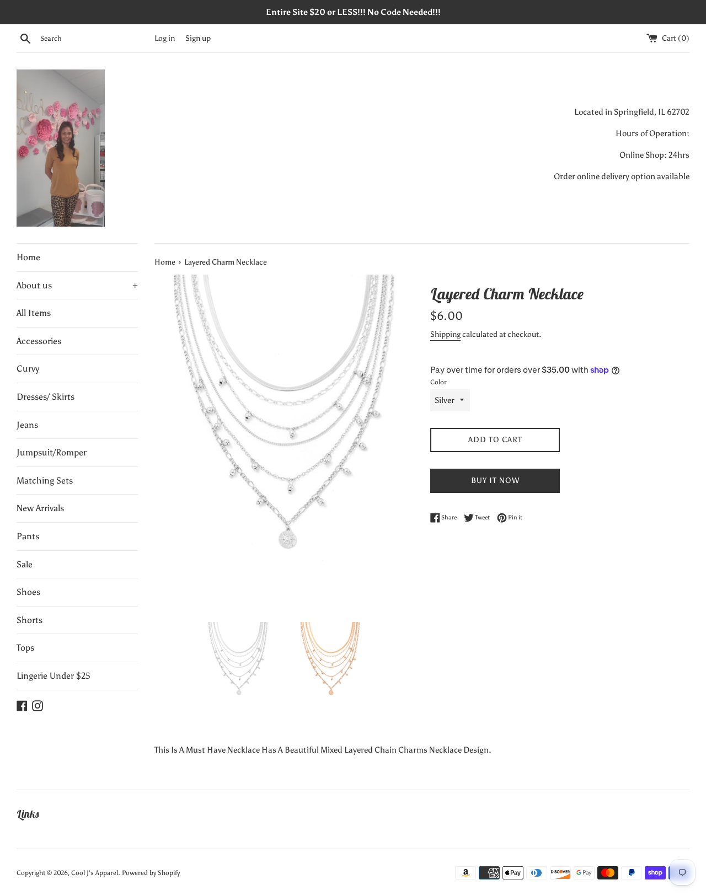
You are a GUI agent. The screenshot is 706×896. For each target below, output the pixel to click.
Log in (164, 38)
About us (77, 285)
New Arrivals (40, 508)
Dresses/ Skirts (45, 396)
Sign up (198, 38)
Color (438, 382)
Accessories (39, 341)
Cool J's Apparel (94, 873)
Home (28, 257)
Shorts (29, 620)
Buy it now (495, 480)
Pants (28, 536)
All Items (34, 313)
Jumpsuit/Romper (52, 452)
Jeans (27, 425)
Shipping (445, 334)
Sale (25, 564)
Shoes (28, 592)
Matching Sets (45, 480)
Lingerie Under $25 (53, 675)
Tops (25, 647)
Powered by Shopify (151, 873)
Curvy (28, 368)
